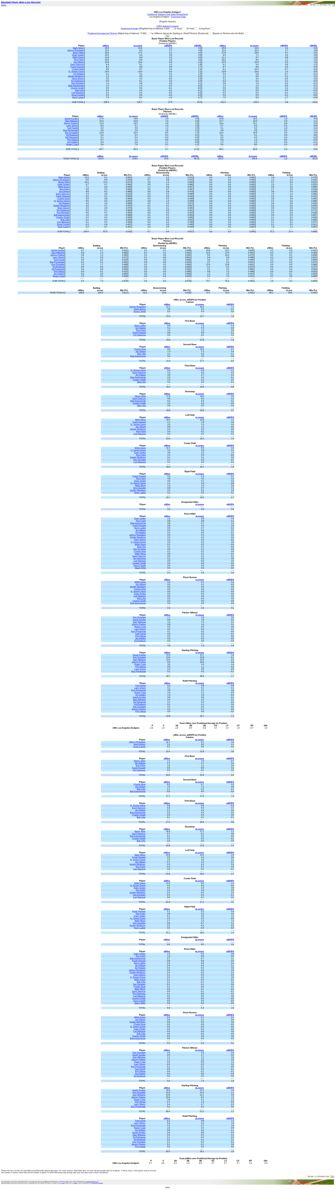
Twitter (75, 1183)
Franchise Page (178, 17)
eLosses (254, 46)
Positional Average (129, 28)
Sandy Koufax (71, 118)
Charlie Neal (78, 69)
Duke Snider (78, 55)
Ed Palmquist (71, 137)
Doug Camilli (78, 95)
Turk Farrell (72, 128)
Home (3, 5)
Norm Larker (78, 97)
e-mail (63, 1183)
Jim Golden (72, 142)
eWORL (313, 46)
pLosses (138, 46)
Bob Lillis (79, 90)
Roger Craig (72, 144)
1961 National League (167, 26)
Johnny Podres (71, 123)
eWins (223, 46)
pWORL (198, 46)
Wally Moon (78, 48)
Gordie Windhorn (76, 76)
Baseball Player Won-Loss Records (21, 2)
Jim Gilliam (78, 62)
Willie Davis (78, 57)
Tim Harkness (77, 81)
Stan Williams (71, 121)
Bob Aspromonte (76, 86)
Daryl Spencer (77, 64)
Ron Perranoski (70, 130)
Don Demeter (77, 83)
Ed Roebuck (72, 135)
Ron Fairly (79, 60)
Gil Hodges (78, 74)
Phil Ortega (72, 140)
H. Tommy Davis (76, 71)
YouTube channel (97, 1183)
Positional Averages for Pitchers (102, 33)
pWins (106, 46)
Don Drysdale (71, 133)
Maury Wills (78, 53)
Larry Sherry (72, 126)
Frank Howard (77, 67)
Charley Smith (77, 88)
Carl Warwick (77, 93)
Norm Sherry (78, 79)
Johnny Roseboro (75, 50)
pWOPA (168, 46)
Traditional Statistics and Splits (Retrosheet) (167, 14)
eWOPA (284, 46)
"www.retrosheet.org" (92, 1181)
